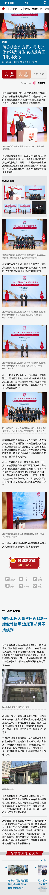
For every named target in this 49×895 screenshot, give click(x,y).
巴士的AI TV (15, 8)
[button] (41, 860)
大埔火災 (37, 8)
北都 (27, 8)
